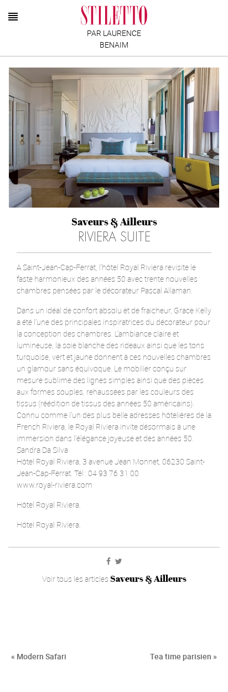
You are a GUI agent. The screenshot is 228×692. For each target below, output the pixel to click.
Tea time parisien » (183, 656)
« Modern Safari (38, 656)
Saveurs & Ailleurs (114, 222)
